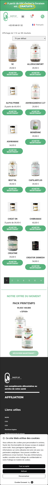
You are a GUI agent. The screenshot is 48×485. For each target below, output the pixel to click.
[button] (23, 16)
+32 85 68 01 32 (16, 25)
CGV (6, 425)
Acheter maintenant (12, 74)
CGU (6, 421)
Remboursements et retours (15, 433)
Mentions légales (11, 429)
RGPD (7, 417)
